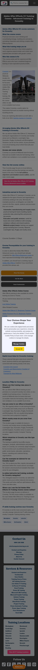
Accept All (19, 349)
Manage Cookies (19, 344)
